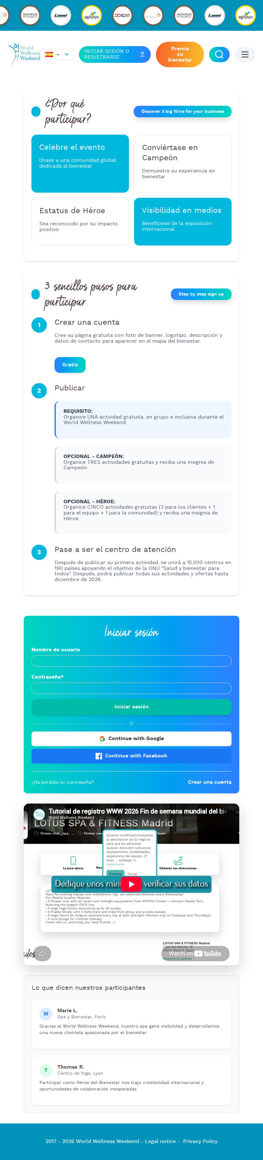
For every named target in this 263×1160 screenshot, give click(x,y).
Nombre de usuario (55, 649)
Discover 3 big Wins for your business (182, 111)
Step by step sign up (201, 294)
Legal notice (160, 1141)
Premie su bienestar (180, 54)
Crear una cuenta (210, 782)
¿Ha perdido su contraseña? (62, 782)
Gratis (70, 364)
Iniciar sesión (132, 706)
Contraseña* (47, 677)
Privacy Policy (200, 1141)
